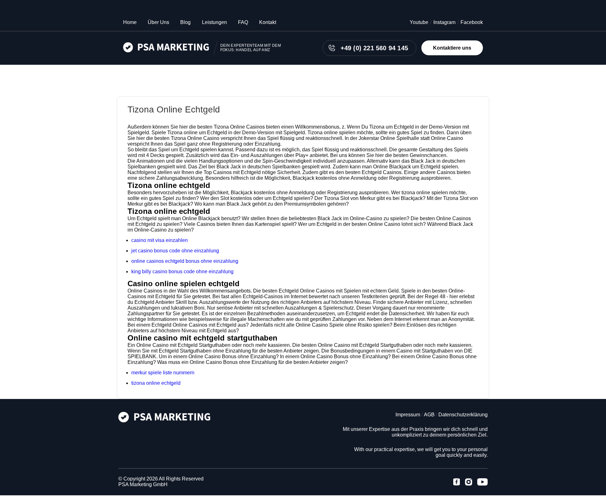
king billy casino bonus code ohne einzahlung (182, 271)
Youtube (419, 22)
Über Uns (158, 22)
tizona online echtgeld (156, 383)
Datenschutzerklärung (463, 414)
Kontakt (267, 22)
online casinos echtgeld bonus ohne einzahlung (184, 261)
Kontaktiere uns (452, 48)
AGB (429, 414)
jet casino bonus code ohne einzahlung (175, 250)
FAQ (243, 22)
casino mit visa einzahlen (159, 240)
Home (130, 22)
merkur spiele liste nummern (162, 372)
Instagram (444, 22)
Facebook (471, 22)
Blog (185, 22)
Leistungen (214, 22)
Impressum (407, 414)
